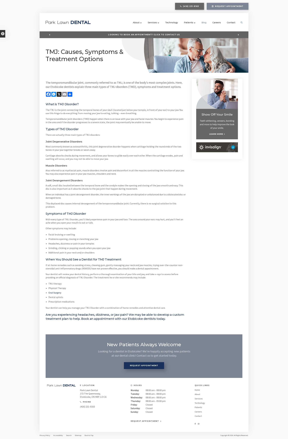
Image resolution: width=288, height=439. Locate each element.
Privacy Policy (45, 435)
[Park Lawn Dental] (68, 23)
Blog (203, 22)
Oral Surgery (54, 292)
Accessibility (58, 435)
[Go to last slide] (49, 35)
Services (152, 22)
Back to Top (89, 435)
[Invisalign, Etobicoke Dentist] (217, 147)
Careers (216, 22)
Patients (188, 22)
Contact (231, 22)
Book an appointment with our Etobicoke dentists (118, 319)
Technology (171, 22)
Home (197, 390)
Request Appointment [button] (228, 6)
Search (69, 435)
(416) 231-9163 (87, 406)
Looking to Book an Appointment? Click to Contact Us (144, 34)
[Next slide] (238, 35)
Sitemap (78, 435)
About (136, 22)
